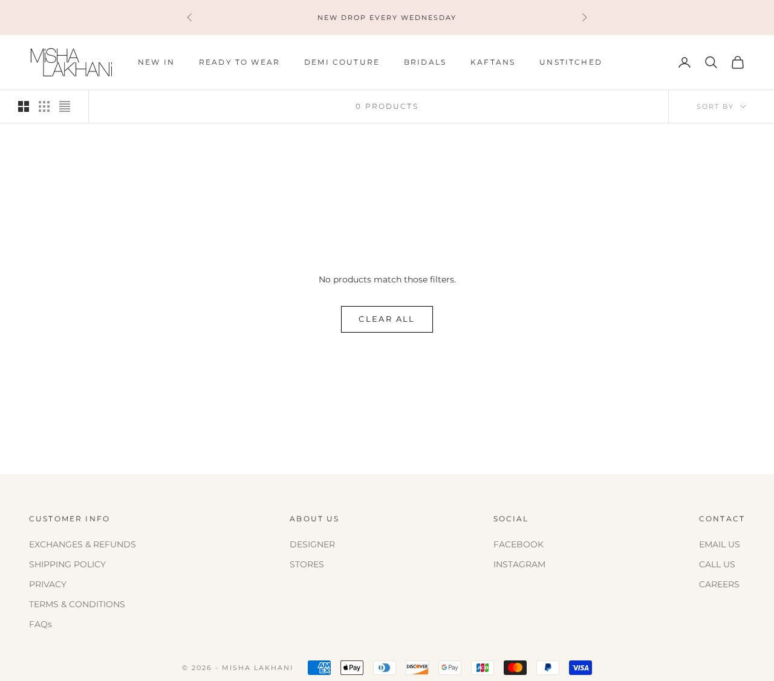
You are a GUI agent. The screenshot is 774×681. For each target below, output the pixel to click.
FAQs (40, 624)
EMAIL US (719, 544)
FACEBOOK (518, 544)
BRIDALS (425, 62)
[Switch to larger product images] (23, 106)
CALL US (717, 564)
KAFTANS (492, 62)
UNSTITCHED (570, 62)
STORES (307, 564)
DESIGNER (312, 544)
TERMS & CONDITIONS (77, 604)
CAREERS (719, 584)
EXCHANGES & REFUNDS (82, 544)
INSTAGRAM (519, 564)
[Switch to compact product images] (64, 106)
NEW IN (156, 62)
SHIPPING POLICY (67, 564)
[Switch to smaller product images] (44, 106)
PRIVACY (48, 584)
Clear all (387, 319)
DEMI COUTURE (342, 62)
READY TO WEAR (239, 62)
